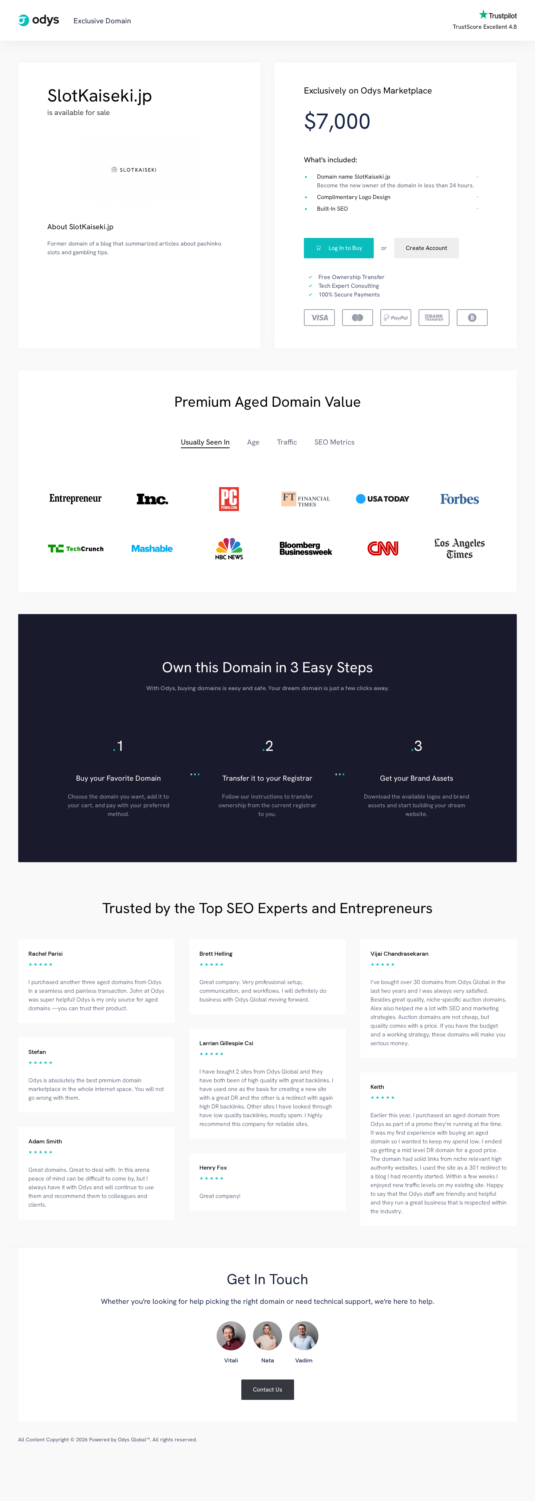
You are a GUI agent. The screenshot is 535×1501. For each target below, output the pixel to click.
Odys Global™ (134, 1439)
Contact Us (267, 1389)
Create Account (426, 248)
